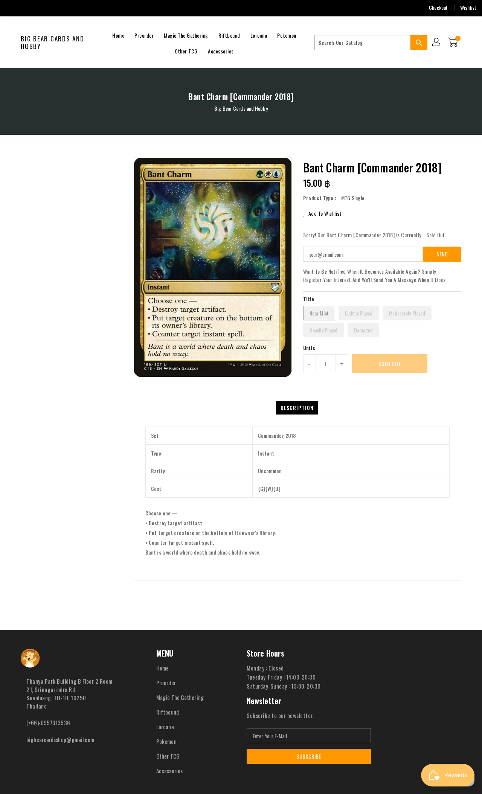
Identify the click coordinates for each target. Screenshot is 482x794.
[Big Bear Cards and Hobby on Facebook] (12, 7)
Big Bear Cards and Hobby (52, 42)
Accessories (169, 771)
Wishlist (468, 7)
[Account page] (436, 42)
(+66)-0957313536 (48, 722)
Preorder (166, 682)
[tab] (297, 408)
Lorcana (165, 726)
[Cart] (453, 42)
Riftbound (167, 712)
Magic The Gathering (180, 697)
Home (162, 668)
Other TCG (168, 756)
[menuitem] (118, 35)
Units (309, 348)
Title (308, 299)
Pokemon (166, 741)
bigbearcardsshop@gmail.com (60, 739)
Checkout (438, 7)
